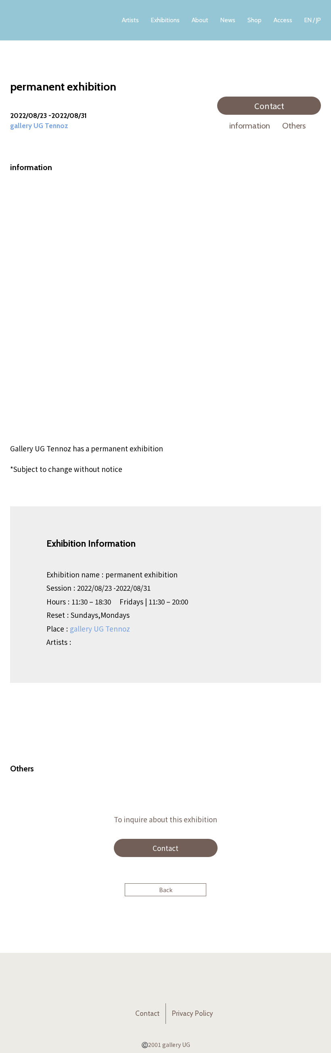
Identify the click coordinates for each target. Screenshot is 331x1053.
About (200, 20)
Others (294, 126)
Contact (269, 106)
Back (165, 890)
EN (308, 20)
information (249, 126)
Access (283, 20)
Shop (254, 20)
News (227, 20)
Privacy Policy (192, 1013)
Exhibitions (165, 20)
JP (318, 20)
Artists (130, 20)
